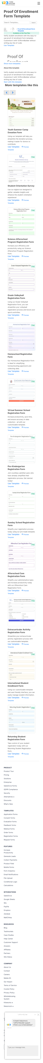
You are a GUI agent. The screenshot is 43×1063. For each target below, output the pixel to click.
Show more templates (12, 64)
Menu (39, 3)
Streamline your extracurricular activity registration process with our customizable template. (20, 638)
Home (5, 31)
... (12, 31)
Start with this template (13, 82)
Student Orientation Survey (21, 186)
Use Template (9, 45)
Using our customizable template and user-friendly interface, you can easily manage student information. (21, 692)
